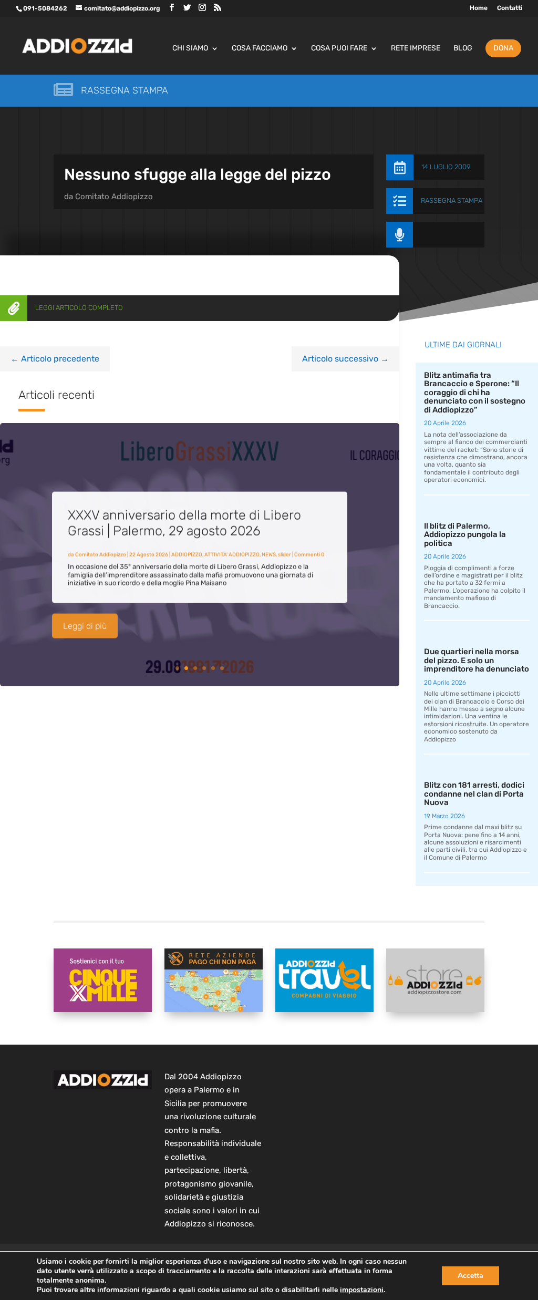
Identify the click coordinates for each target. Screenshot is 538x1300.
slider (284, 553)
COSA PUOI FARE (339, 49)
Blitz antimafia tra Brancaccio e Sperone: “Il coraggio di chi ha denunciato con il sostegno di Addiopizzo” (474, 392)
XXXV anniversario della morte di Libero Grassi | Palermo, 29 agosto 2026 (184, 521)
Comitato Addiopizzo (114, 196)
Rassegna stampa (124, 90)
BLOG (462, 49)
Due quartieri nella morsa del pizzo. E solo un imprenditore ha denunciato (476, 660)
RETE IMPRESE (415, 49)
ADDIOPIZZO (186, 553)
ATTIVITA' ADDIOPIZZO (232, 553)
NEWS (269, 553)
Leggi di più (85, 625)
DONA (503, 48)
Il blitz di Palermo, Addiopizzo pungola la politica (465, 534)
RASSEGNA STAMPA (451, 200)
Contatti (509, 8)
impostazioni (362, 1290)
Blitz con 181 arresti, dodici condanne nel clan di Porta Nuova (474, 793)
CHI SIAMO (190, 49)
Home (479, 8)
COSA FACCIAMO (259, 49)
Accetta (470, 1276)
